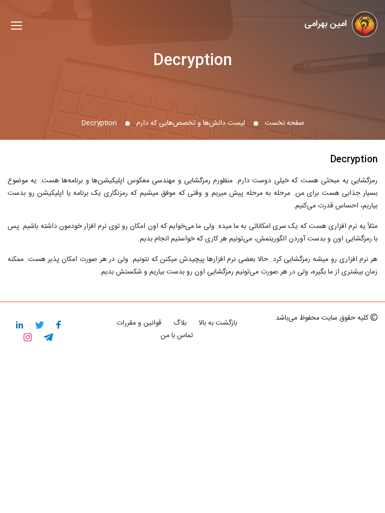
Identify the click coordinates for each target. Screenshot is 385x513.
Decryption (192, 61)
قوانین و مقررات (138, 323)
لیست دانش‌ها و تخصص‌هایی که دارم (190, 123)
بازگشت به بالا (218, 323)
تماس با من (176, 336)
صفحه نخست (284, 123)
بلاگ (179, 323)
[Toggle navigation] (16, 27)
